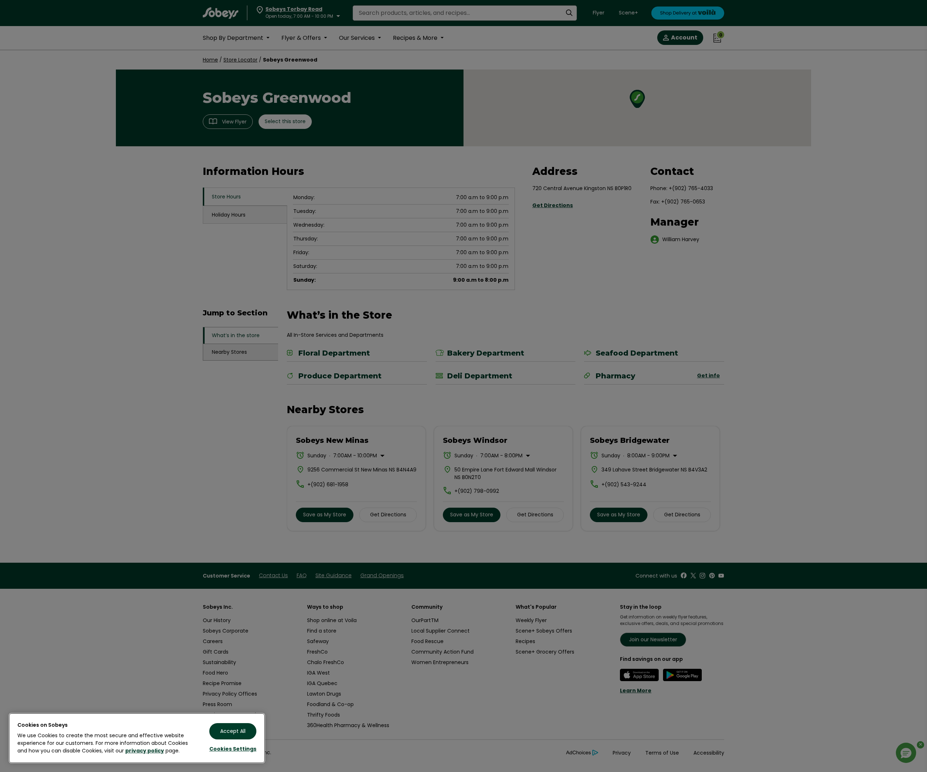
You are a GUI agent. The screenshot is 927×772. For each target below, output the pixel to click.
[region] (137, 738)
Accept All (233, 731)
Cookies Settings (232, 748)
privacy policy (144, 750)
